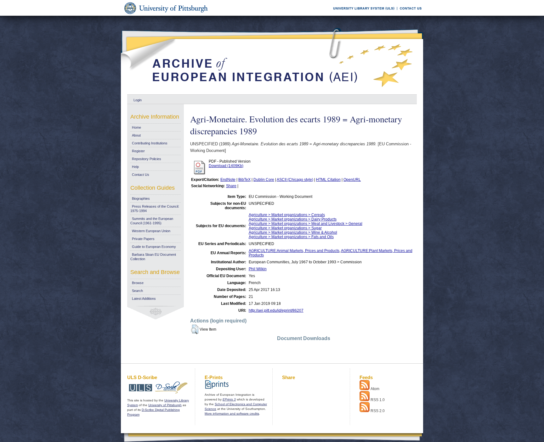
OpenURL (352, 179)
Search (137, 291)
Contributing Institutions (149, 143)
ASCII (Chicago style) (295, 179)
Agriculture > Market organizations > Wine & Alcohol (293, 232)
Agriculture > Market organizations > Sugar (285, 228)
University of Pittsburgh (165, 405)
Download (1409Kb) (226, 166)
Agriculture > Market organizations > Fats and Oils (291, 237)
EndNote (227, 179)
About (136, 135)
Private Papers (143, 239)
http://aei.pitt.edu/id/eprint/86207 (276, 310)
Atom (375, 389)
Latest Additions (144, 298)
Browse (138, 283)
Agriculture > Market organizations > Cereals (287, 215)
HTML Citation (328, 179)
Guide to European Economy (154, 247)
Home (136, 127)
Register (138, 151)
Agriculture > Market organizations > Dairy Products (293, 219)
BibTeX (244, 179)
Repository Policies (146, 159)
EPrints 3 (229, 399)
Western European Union (151, 231)
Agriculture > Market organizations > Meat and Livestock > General (305, 223)
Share (231, 186)
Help (135, 167)
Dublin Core (263, 179)
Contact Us (140, 174)
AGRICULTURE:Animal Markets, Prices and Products (294, 251)
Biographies (141, 198)
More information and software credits (232, 413)
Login (137, 100)
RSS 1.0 (378, 400)
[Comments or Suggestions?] (409, 14)
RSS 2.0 (378, 411)
